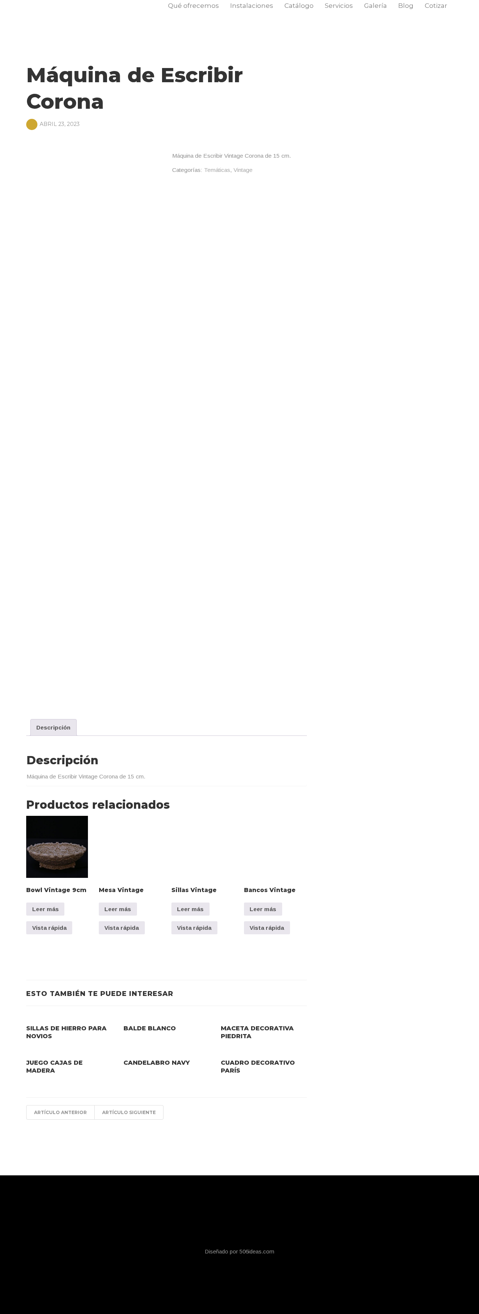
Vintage (243, 170)
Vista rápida (49, 928)
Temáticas (217, 170)
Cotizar (436, 5)
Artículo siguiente (129, 1112)
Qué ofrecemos (193, 5)
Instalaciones (251, 5)
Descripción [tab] (53, 727)
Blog (406, 5)
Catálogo (299, 5)
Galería (375, 5)
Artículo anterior (60, 1112)
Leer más (45, 909)
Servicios (339, 5)
